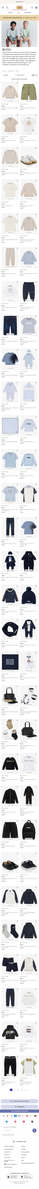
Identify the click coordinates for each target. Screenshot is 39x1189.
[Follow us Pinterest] (24, 1122)
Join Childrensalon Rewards (19, 1111)
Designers (28, 12)
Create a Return (8, 1149)
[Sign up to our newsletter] (34, 1130)
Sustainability (8, 1167)
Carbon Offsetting (10, 1164)
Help (22, 1160)
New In (10, 12)
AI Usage (23, 1155)
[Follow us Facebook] (7, 1122)
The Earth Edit (21, 1142)
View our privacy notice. (8, 1134)
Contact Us (7, 1152)
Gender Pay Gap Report (9, 1161)
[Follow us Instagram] (15, 1122)
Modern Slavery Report (27, 1163)
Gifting (23, 1146)
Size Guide (7, 1157)
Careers (23, 1149)
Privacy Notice (25, 1152)
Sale (18, 12)
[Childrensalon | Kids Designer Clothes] (19, 7)
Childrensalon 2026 (23, 1182)
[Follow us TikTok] (32, 1122)
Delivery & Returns (9, 1146)
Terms (23, 1157)
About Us (6, 1155)
